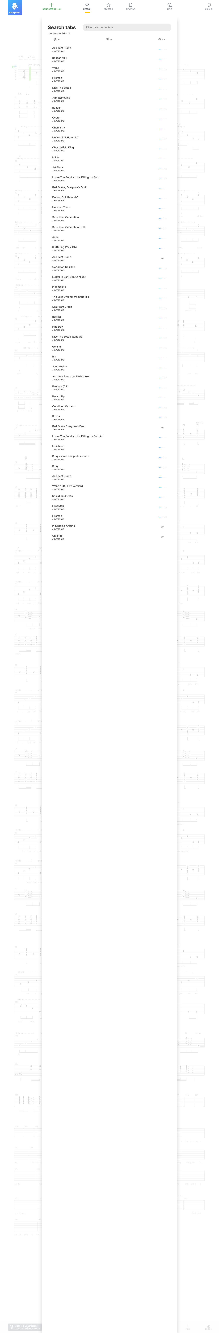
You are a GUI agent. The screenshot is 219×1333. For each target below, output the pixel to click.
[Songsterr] (15, 7)
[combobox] (57, 39)
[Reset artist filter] (69, 33)
